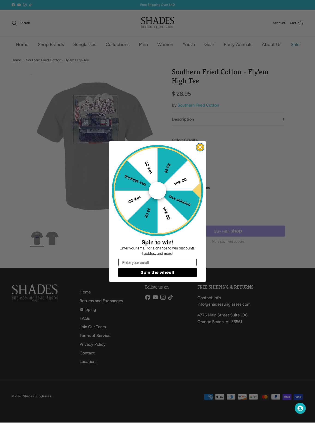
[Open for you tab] (300, 408)
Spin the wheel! (157, 272)
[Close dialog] (200, 147)
